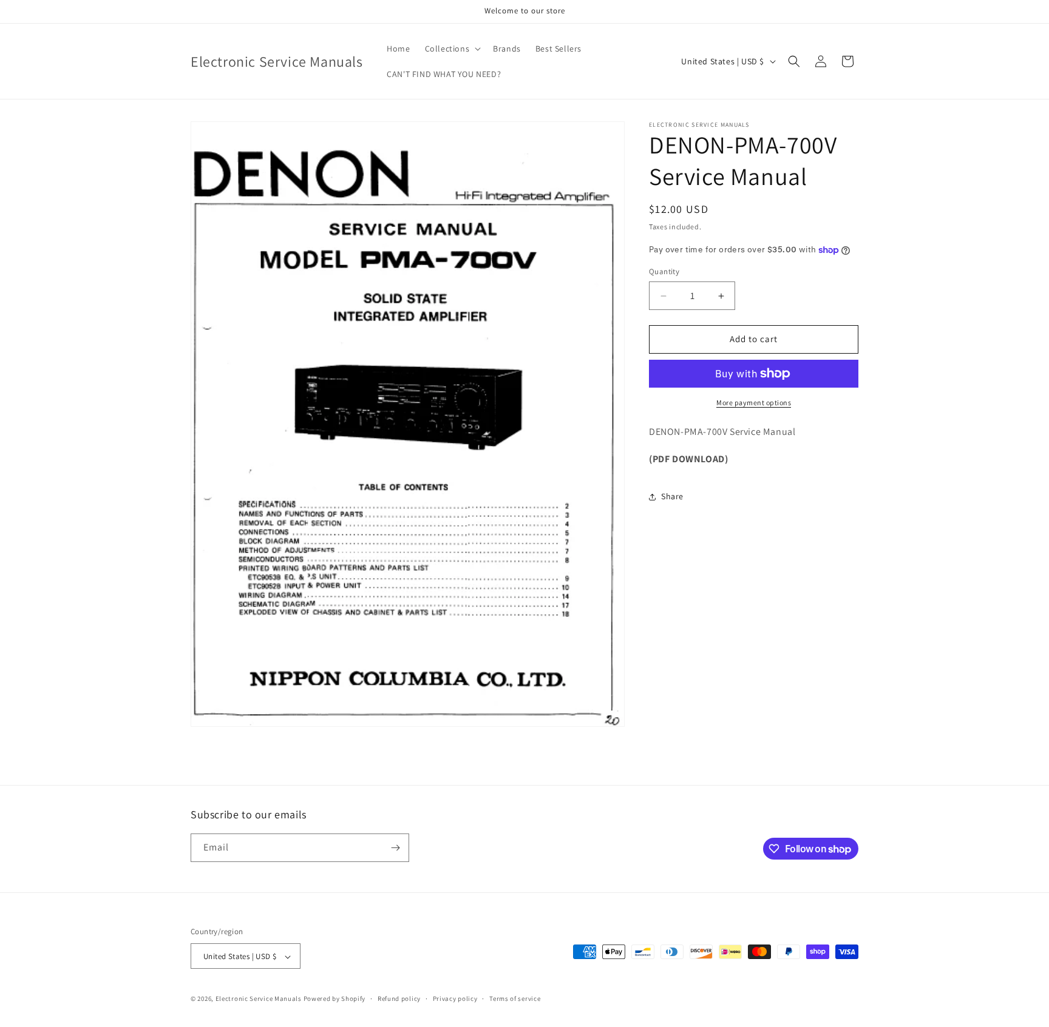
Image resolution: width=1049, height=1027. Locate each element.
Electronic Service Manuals (259, 999)
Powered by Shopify (335, 999)
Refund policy (399, 998)
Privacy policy (455, 998)
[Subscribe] (395, 847)
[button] (452, 48)
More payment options (753, 402)
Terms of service (514, 998)
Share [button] (672, 496)
